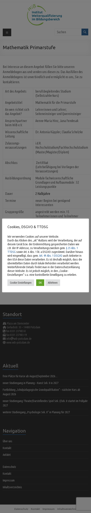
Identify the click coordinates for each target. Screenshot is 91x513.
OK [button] (40, 282)
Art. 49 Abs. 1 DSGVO (50, 255)
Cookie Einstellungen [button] (21, 282)
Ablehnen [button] (53, 282)
